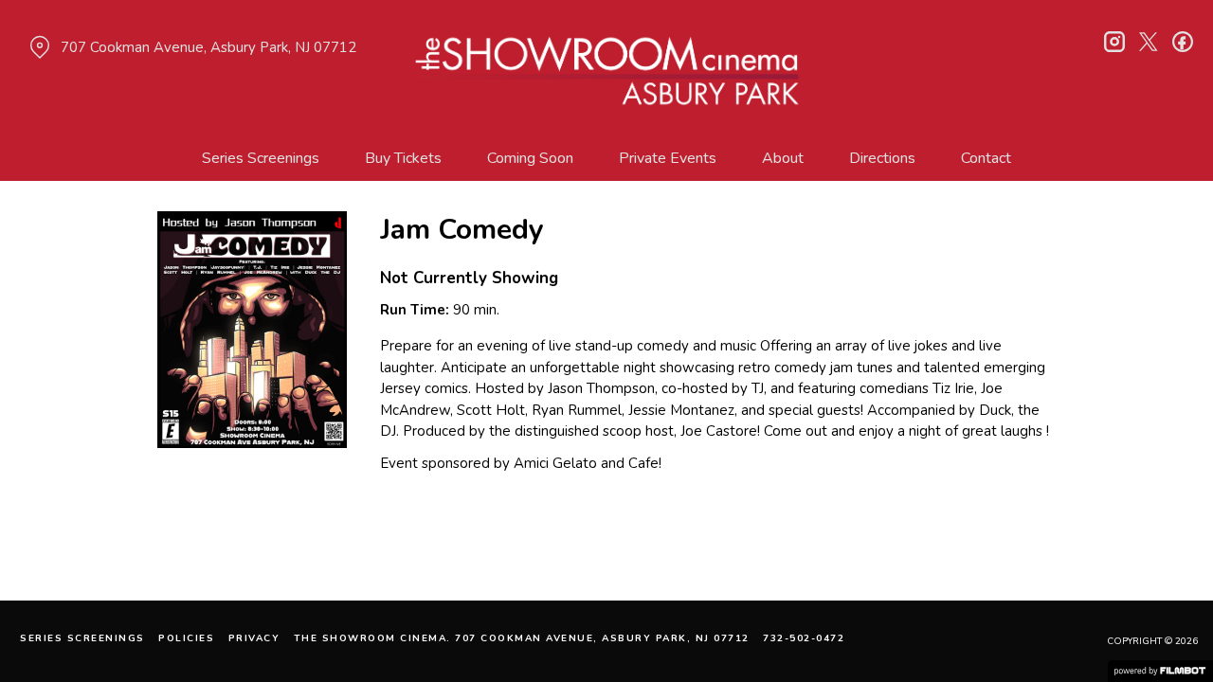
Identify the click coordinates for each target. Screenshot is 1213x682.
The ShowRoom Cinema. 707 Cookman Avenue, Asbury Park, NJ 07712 (522, 638)
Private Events (667, 158)
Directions (882, 158)
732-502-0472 (803, 638)
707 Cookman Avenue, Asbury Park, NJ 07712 (208, 47)
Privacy (254, 638)
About (783, 158)
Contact (986, 158)
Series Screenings (260, 158)
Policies (186, 638)
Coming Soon (530, 158)
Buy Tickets (403, 158)
